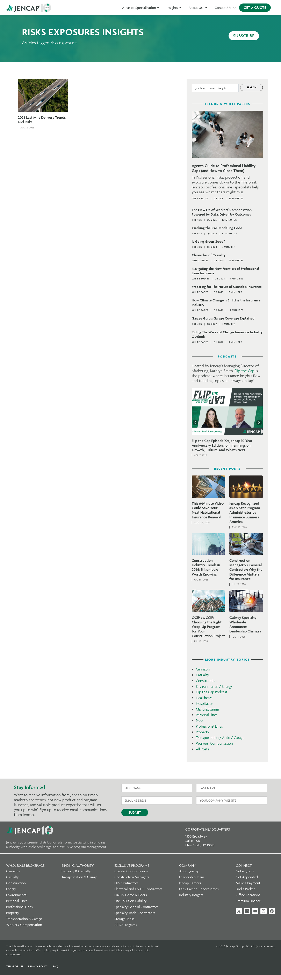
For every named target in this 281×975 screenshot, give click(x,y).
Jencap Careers (190, 883)
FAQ (55, 966)
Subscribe (243, 35)
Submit (134, 812)
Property (202, 732)
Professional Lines (209, 726)
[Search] (251, 87)
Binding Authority (78, 865)
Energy (11, 889)
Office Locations (248, 895)
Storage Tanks (124, 919)
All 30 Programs (125, 925)
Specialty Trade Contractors (134, 913)
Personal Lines (206, 715)
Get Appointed (247, 877)
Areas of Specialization (139, 8)
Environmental (16, 895)
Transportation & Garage (24, 919)
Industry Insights (191, 895)
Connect (244, 865)
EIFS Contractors (126, 883)
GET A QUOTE (255, 7)
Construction (206, 680)
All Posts (202, 749)
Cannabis (203, 669)
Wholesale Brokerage (25, 865)
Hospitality (204, 703)
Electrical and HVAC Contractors (138, 889)
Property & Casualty (76, 871)
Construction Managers (131, 877)
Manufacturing (207, 709)
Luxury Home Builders (130, 895)
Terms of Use (14, 966)
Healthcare (204, 698)
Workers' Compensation (214, 743)
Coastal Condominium (131, 871)
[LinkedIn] (247, 911)
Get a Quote (245, 871)
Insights (172, 8)
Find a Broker (245, 889)
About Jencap (189, 871)
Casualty (202, 675)
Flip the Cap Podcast (211, 692)
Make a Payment (248, 883)
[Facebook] (272, 911)
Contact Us (223, 8)
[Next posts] (259, 422)
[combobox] (215, 88)
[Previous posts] (195, 422)
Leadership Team (191, 877)
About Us (195, 8)
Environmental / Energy (214, 686)
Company (187, 865)
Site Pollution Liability (130, 901)
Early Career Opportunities (199, 889)
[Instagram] (263, 911)
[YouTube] (255, 911)
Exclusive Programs (131, 865)
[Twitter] (239, 911)
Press (199, 720)
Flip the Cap (244, 370)
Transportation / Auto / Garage (220, 737)
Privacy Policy (38, 966)
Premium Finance (248, 901)
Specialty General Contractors (136, 907)
